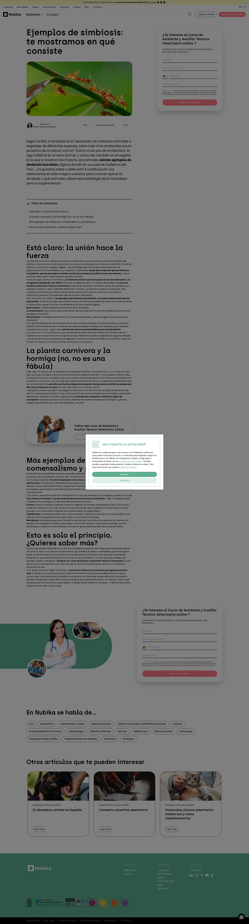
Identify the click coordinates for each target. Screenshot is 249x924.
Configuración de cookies (130, 461)
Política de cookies (127, 467)
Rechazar (124, 480)
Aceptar (124, 474)
